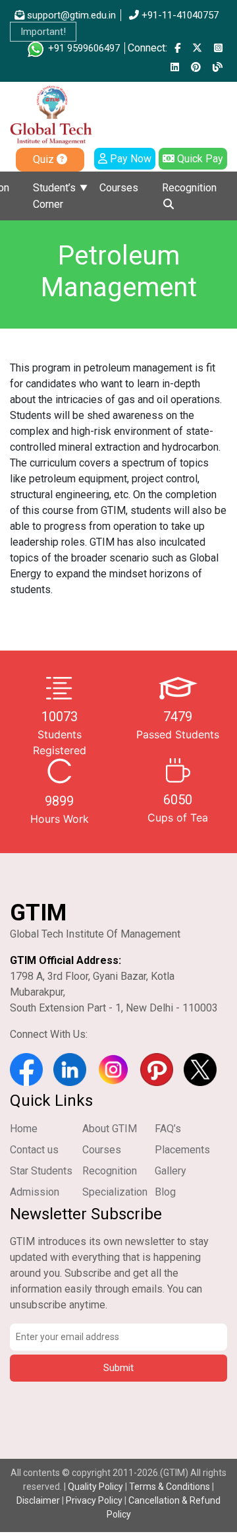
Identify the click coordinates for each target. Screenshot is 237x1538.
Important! (43, 32)
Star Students (41, 1171)
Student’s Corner (54, 195)
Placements (182, 1149)
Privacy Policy (94, 1500)
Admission (34, 1192)
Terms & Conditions (169, 1486)
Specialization (114, 1192)
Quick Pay (198, 158)
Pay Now (129, 158)
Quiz (45, 159)
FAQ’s (168, 1128)
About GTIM (109, 1128)
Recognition (189, 187)
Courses (118, 187)
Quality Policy (96, 1486)
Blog (165, 1192)
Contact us (34, 1149)
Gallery (170, 1171)
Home (24, 1128)
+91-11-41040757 (179, 15)
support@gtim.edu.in (70, 15)
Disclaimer (38, 1500)
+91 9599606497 (82, 48)
